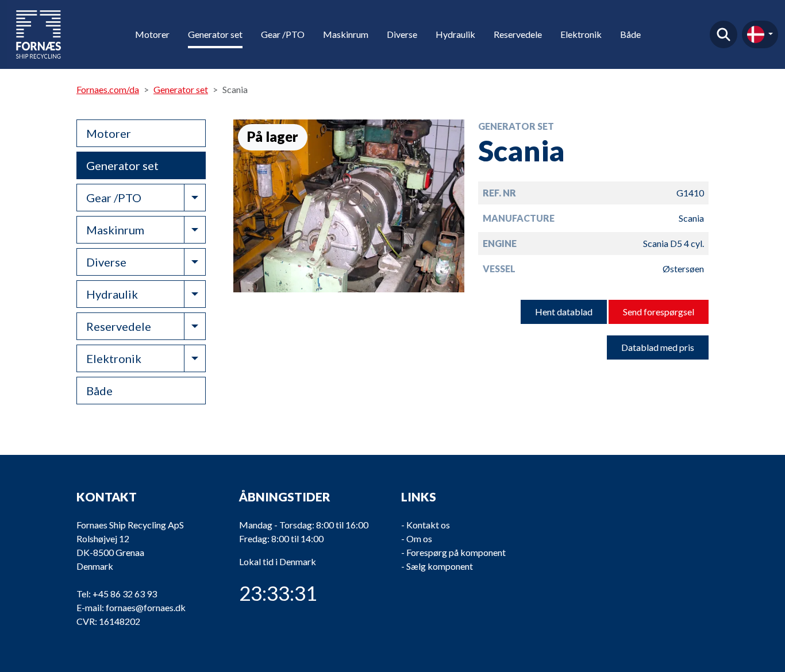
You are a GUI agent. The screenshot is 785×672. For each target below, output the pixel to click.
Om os (419, 538)
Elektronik (581, 34)
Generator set (215, 34)
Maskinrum (345, 34)
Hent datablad (563, 311)
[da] (760, 34)
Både (630, 34)
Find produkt (723, 34)
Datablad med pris (657, 347)
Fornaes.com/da (107, 89)
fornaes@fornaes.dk (146, 607)
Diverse (402, 34)
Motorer (152, 34)
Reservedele (518, 34)
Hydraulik (455, 34)
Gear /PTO (283, 34)
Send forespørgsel (658, 311)
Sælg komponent (439, 566)
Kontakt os (428, 524)
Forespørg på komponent (456, 552)
